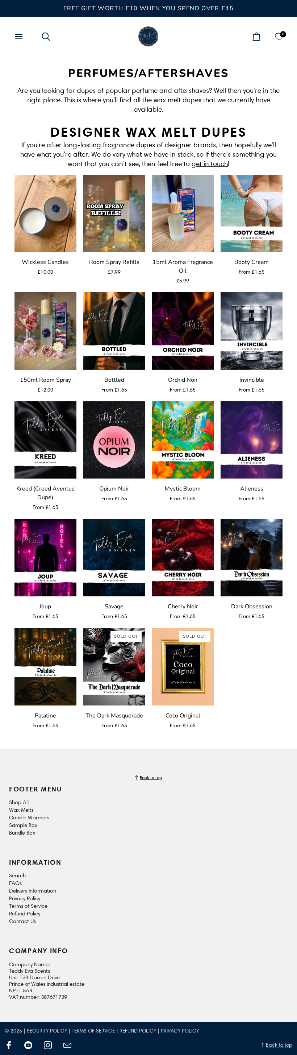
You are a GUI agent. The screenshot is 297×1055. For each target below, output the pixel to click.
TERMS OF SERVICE (93, 1031)
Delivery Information (32, 891)
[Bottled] (114, 330)
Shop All (19, 802)
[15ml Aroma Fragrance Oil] (183, 213)
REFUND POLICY (138, 1031)
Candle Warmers (29, 817)
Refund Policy (24, 913)
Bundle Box (22, 832)
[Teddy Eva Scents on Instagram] (48, 1045)
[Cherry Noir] (183, 557)
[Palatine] (45, 666)
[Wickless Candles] (45, 213)
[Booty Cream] (252, 213)
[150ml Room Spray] (45, 330)
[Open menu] (25, 36)
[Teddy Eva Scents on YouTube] (28, 1045)
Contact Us (22, 921)
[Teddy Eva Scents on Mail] (67, 1045)
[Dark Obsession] (252, 557)
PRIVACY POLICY (180, 1031)
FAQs (15, 883)
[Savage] (114, 557)
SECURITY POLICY (47, 1031)
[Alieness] (252, 440)
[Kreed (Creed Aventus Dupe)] (45, 440)
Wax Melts (21, 810)
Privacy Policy (24, 898)
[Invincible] (252, 330)
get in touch (210, 164)
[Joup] (45, 557)
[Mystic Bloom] (183, 440)
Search (17, 875)
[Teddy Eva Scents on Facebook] (9, 1045)
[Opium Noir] (114, 440)
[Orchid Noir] (183, 330)
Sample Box (23, 825)
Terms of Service (28, 906)
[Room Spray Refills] (114, 213)
